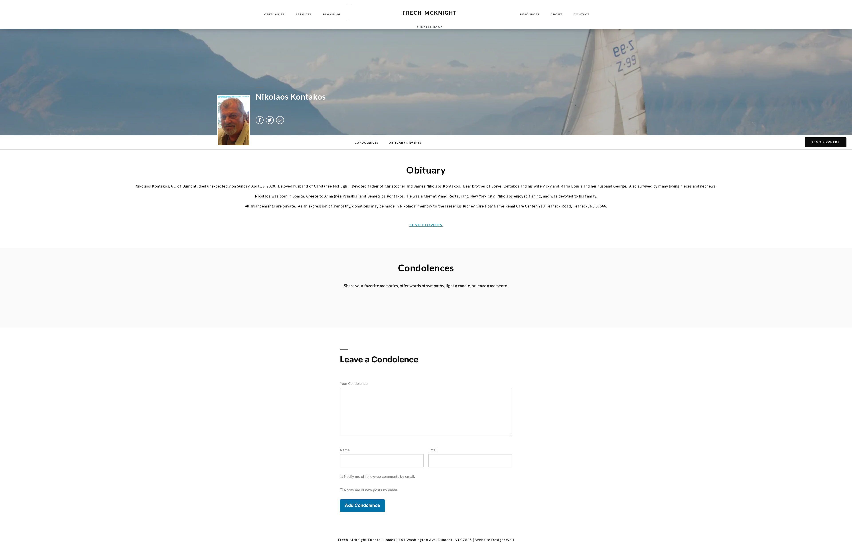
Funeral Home (430, 27)
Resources (529, 14)
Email (432, 450)
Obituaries (274, 14)
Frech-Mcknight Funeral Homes (366, 539)
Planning (332, 14)
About (556, 14)
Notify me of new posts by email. (371, 490)
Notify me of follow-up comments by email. (379, 476)
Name (345, 450)
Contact (582, 14)
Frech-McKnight (429, 13)
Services (304, 14)
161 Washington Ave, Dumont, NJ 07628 (435, 539)
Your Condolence (354, 383)
